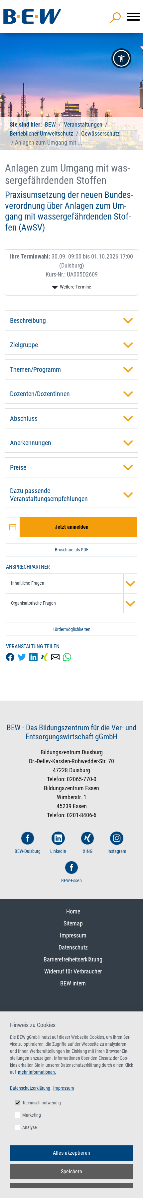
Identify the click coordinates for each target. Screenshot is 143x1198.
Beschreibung (28, 320)
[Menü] (133, 17)
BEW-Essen (71, 880)
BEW (51, 124)
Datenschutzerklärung (30, 1088)
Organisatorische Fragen (33, 603)
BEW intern (73, 983)
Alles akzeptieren (71, 1153)
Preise (18, 467)
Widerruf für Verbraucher (73, 971)
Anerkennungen (30, 443)
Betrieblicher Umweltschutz (41, 133)
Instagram (116, 851)
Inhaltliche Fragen (27, 583)
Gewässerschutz (100, 133)
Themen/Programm (35, 369)
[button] (121, 58)
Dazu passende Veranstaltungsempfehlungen (49, 495)
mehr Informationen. (37, 1072)
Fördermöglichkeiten (71, 629)
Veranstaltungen (84, 124)
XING (87, 851)
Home (73, 911)
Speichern (71, 1171)
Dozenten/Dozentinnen (40, 394)
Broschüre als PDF (71, 549)
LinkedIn (58, 851)
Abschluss (24, 418)
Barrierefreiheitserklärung (73, 959)
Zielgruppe (24, 345)
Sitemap (73, 923)
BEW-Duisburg (28, 851)
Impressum (73, 935)
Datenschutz (73, 947)
